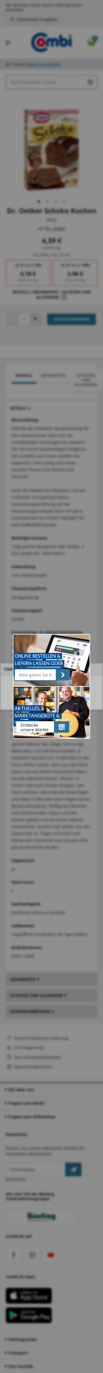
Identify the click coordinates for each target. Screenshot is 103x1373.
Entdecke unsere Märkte (35, 727)
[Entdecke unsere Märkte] (61, 727)
